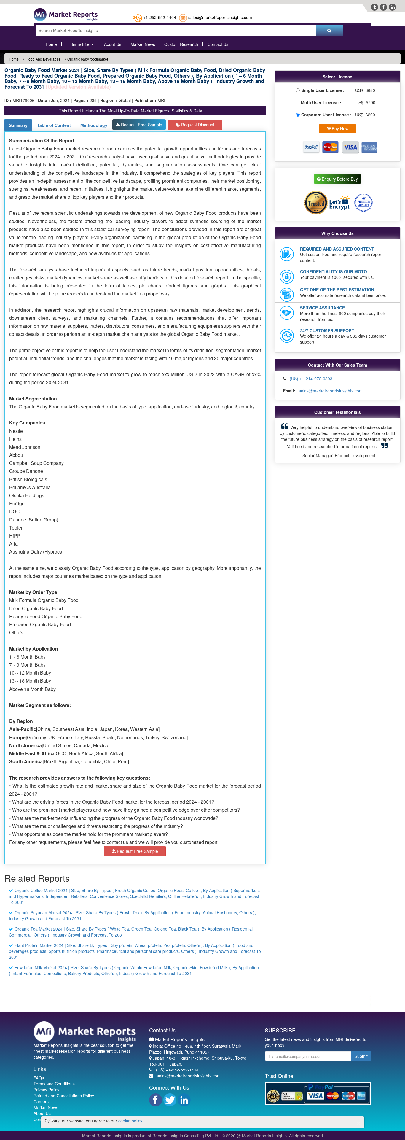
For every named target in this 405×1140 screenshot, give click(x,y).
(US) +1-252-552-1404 (177, 1070)
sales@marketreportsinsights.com (220, 17)
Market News (142, 44)
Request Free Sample (141, 125)
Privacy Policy (46, 1090)
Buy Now (339, 128)
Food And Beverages (42, 58)
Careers (41, 1101)
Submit (361, 1056)
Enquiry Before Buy (339, 179)
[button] (288, 440)
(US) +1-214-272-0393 (311, 378)
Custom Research (181, 44)
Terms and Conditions (54, 1084)
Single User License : (324, 90)
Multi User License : (322, 102)
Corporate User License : (327, 114)
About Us (112, 44)
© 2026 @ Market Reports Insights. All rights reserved (272, 1136)
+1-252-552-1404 (159, 17)
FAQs (39, 1078)
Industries (81, 44)
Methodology (93, 125)
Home (51, 44)
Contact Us (218, 44)
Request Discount (197, 125)
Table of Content (54, 125)
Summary (18, 125)
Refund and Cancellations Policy (64, 1095)
